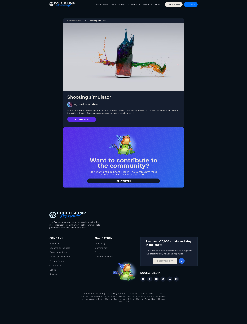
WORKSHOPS (101, 4)
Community (101, 248)
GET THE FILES (82, 119)
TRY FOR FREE (174, 4)
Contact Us (55, 265)
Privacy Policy (56, 261)
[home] (62, 4)
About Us (54, 243)
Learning (100, 243)
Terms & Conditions (59, 256)
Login (52, 270)
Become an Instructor (61, 252)
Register (54, 274)
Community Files (104, 256)
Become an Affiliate (59, 248)
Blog (97, 252)
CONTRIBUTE (123, 181)
